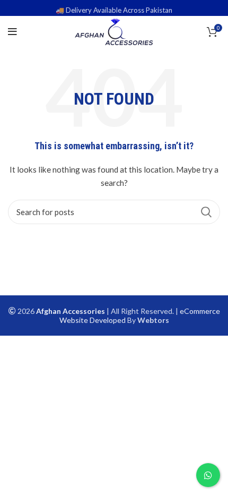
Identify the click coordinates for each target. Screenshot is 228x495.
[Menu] (12, 31)
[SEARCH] (205, 212)
